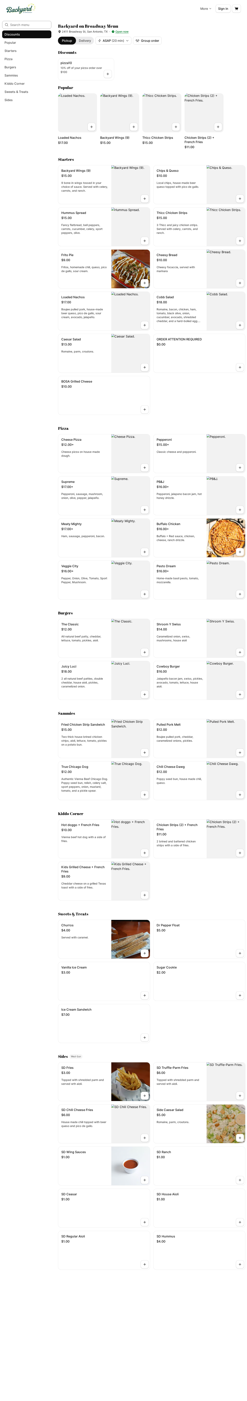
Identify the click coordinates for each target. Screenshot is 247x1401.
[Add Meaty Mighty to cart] (144, 552)
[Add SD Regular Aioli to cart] (144, 1264)
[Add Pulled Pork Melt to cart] (240, 752)
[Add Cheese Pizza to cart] (144, 467)
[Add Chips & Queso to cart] (240, 198)
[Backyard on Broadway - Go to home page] (21, 8)
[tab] (67, 41)
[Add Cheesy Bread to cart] (240, 283)
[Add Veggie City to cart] (144, 594)
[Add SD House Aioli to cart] (240, 1222)
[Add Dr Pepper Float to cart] (240, 953)
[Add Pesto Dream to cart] (240, 594)
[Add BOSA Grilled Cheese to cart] (144, 409)
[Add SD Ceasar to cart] (144, 1222)
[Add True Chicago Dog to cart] (144, 794)
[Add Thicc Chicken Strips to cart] (175, 126)
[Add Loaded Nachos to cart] (91, 126)
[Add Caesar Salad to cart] (144, 367)
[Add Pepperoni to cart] (240, 467)
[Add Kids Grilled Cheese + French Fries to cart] (144, 895)
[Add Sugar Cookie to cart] (240, 995)
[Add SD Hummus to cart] (240, 1264)
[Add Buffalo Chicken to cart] (240, 552)
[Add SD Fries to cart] (144, 1095)
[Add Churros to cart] (144, 953)
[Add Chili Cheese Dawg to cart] (240, 794)
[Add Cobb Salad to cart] (240, 325)
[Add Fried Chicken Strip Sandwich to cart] (144, 752)
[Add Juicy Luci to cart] (144, 694)
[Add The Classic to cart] (144, 652)
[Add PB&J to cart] (240, 509)
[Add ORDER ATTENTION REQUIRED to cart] (240, 367)
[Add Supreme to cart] (144, 509)
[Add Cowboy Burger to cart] (240, 694)
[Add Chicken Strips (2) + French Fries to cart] (218, 126)
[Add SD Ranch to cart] (240, 1180)
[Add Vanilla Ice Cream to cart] (144, 995)
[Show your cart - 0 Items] (236, 8)
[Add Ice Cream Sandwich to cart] (144, 1037)
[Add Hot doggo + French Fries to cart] (144, 852)
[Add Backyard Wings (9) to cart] (133, 126)
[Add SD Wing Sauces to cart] (144, 1180)
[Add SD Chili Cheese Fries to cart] (144, 1137)
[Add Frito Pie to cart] (144, 283)
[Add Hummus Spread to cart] (144, 240)
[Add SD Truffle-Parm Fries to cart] (240, 1095)
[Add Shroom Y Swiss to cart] (240, 652)
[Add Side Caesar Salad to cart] (240, 1137)
